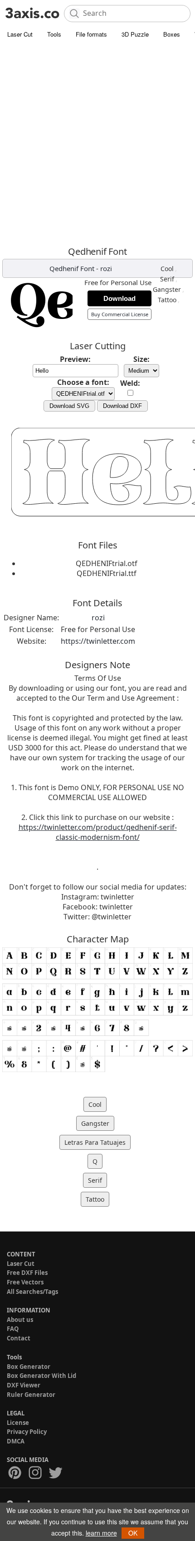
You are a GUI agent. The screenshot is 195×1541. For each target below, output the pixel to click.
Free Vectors (25, 1282)
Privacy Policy (27, 1432)
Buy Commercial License (119, 314)
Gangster (167, 289)
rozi (106, 268)
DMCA (15, 1441)
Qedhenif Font (71, 268)
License (18, 1423)
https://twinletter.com (98, 641)
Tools (54, 34)
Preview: (75, 359)
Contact (18, 1338)
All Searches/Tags (32, 1292)
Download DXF (122, 406)
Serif (167, 279)
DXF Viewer (23, 1385)
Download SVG (69, 406)
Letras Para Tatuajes (95, 1142)
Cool (167, 268)
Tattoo (167, 299)
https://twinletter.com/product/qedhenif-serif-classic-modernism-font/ (98, 832)
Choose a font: (83, 382)
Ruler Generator (31, 1395)
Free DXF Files (27, 1273)
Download (119, 298)
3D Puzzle (135, 34)
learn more (101, 1532)
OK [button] (132, 1532)
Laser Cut (20, 34)
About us (20, 1320)
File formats (91, 34)
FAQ (13, 1329)
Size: (141, 359)
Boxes (171, 34)
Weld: (130, 383)
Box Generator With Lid (41, 1376)
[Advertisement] (97, 144)
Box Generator (28, 1367)
